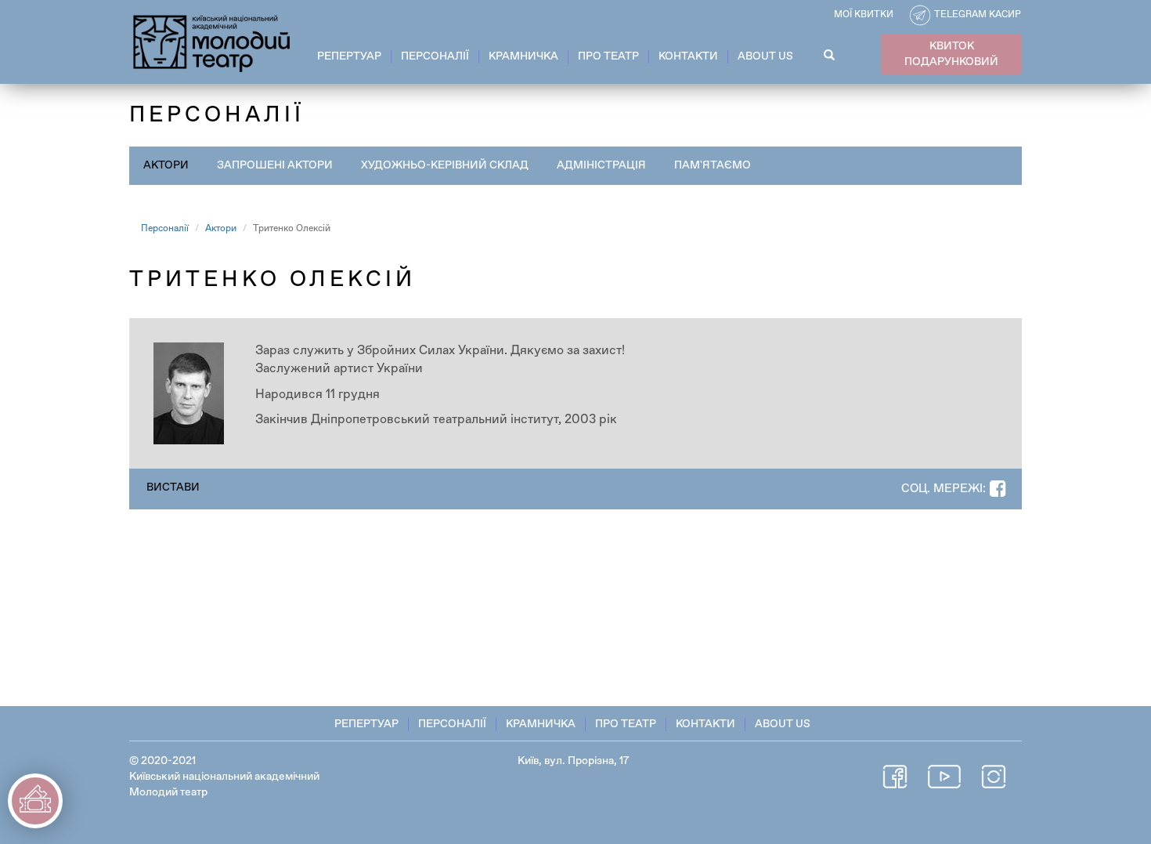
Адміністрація (601, 165)
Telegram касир (977, 15)
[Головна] (212, 40)
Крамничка (523, 56)
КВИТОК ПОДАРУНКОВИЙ (951, 54)
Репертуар (349, 56)
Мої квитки (863, 15)
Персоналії (435, 56)
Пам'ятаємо (712, 165)
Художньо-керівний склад (445, 165)
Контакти (688, 56)
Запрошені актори (275, 165)
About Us (765, 56)
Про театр (608, 56)
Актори (166, 165)
